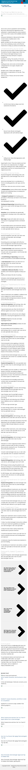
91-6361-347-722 (9, 2)
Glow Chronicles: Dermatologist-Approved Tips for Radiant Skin (13, 755)
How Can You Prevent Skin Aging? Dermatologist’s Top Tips (14, 737)
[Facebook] (22, 1)
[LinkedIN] (24, 3)
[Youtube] (22, 3)
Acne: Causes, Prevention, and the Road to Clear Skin (13, 678)
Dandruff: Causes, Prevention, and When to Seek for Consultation (13, 699)
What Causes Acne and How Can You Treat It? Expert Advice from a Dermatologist (13, 718)
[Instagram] (24, 1)
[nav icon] (25, 6)
